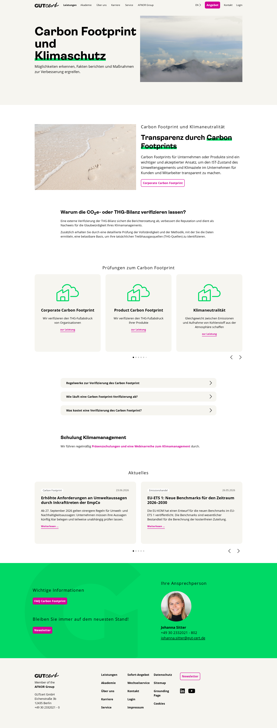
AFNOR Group (146, 5)
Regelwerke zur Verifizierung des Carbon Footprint (102, 383)
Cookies (159, 703)
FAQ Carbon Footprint (50, 601)
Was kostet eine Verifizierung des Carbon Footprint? (104, 410)
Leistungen (70, 5)
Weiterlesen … (50, 526)
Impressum (135, 707)
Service (129, 5)
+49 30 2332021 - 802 (179, 632)
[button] (133, 357)
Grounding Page (161, 693)
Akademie (86, 5)
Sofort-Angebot (138, 675)
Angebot (212, 5)
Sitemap (160, 683)
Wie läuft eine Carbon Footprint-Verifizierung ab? (102, 397)
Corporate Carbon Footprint (163, 183)
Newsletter (42, 630)
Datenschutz (163, 675)
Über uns (102, 5)
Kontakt (228, 5)
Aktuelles (138, 473)
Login (239, 5)
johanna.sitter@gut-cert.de (183, 637)
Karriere (115, 5)
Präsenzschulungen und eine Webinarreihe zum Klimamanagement (141, 446)
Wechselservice (138, 683)
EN (196, 5)
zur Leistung (67, 329)
